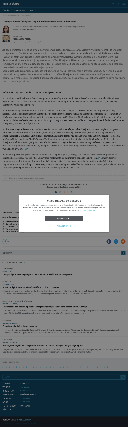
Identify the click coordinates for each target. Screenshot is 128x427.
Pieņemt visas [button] (63, 218)
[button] (64, 226)
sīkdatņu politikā (89, 210)
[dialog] (64, 213)
